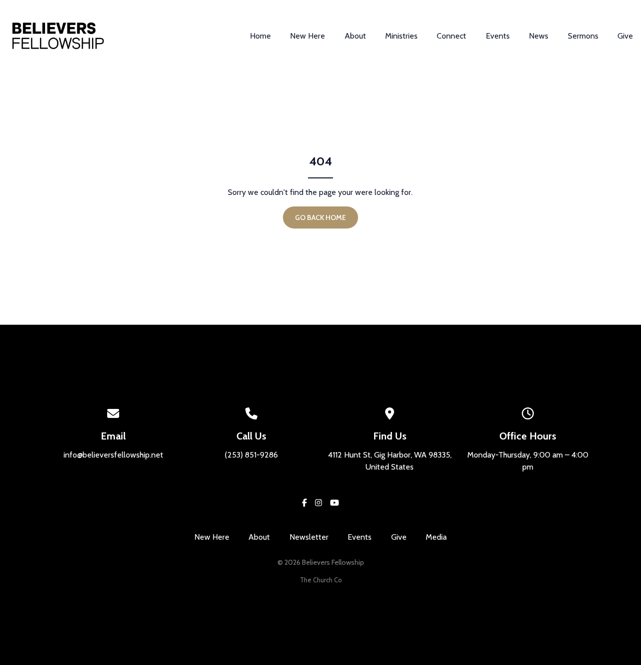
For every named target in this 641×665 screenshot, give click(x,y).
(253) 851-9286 (251, 455)
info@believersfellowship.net (113, 455)
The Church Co (321, 580)
